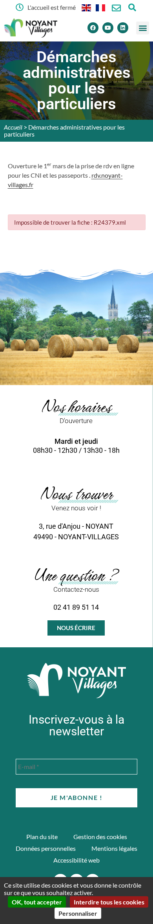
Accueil (13, 127)
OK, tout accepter (37, 902)
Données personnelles (46, 848)
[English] (87, 7)
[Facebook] (92, 27)
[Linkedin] (122, 27)
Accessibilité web (76, 860)
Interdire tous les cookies (109, 902)
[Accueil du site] (76, 680)
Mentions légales (114, 848)
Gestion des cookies (100, 836)
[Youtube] (107, 27)
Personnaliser (77, 913)
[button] (142, 28)
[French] (101, 7)
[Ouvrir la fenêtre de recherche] (132, 7)
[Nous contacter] (116, 8)
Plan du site (42, 836)
